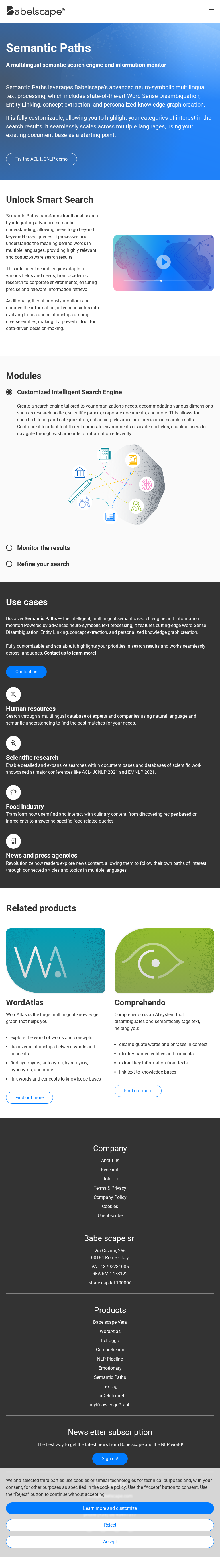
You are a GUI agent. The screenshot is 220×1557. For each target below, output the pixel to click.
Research (110, 1169)
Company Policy (110, 1197)
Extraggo (110, 1340)
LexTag (110, 1386)
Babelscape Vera (110, 1322)
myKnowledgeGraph (110, 1405)
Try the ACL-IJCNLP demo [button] (41, 159)
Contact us (26, 671)
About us (110, 1160)
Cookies (110, 1206)
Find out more (29, 1097)
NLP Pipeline (110, 1359)
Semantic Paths (110, 1377)
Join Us (110, 1179)
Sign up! (110, 1458)
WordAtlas (110, 1331)
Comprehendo (110, 1350)
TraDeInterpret (110, 1395)
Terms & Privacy (110, 1188)
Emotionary (110, 1368)
